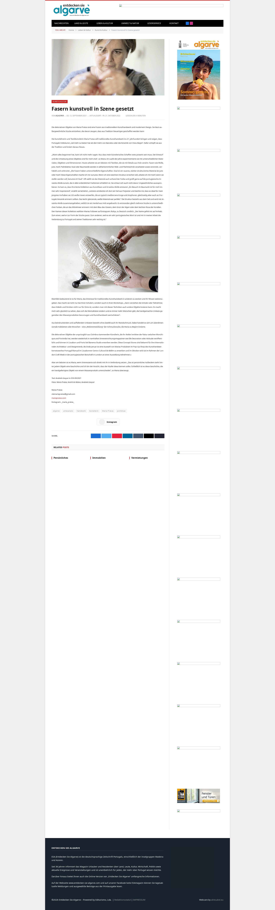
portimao (121, 411)
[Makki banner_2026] (198, 495)
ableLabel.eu (217, 899)
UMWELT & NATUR (130, 23)
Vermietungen (139, 457)
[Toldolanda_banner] (198, 664)
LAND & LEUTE (81, 23)
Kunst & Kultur (59, 101)
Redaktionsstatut (122, 899)
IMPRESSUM (139, 899)
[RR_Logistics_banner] (198, 579)
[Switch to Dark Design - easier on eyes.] (219, 23)
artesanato (68, 411)
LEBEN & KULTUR (105, 23)
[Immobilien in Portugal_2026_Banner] (198, 108)
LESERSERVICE (154, 23)
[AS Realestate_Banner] (198, 537)
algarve (56, 411)
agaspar (60, 115)
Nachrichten (61, 23)
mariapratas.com (59, 398)
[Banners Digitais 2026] (198, 326)
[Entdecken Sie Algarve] (72, 10)
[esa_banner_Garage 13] (198, 748)
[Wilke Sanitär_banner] (198, 622)
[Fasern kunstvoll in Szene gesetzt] (108, 67)
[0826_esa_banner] (198, 98)
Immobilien (99, 457)
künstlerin (94, 411)
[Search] (215, 23)
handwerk (81, 411)
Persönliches (61, 457)
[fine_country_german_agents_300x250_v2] (198, 284)
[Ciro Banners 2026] (198, 411)
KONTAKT (174, 23)
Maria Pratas (108, 411)
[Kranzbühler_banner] (198, 706)
